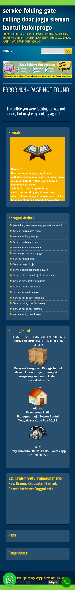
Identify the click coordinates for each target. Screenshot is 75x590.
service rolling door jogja (26, 292)
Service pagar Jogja (23, 264)
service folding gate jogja (26, 236)
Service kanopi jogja (23, 258)
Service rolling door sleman (27, 308)
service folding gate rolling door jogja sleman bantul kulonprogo (36, 19)
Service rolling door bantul (26, 286)
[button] (19, 582)
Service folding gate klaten (27, 242)
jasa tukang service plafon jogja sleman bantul (37, 225)
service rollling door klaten (27, 314)
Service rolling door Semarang (29, 303)
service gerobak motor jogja (27, 253)
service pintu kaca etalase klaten (30, 269)
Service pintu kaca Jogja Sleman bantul (34, 275)
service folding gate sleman (27, 247)
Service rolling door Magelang (28, 297)
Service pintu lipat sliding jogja (29, 281)
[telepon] (66, 582)
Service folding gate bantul (27, 231)
